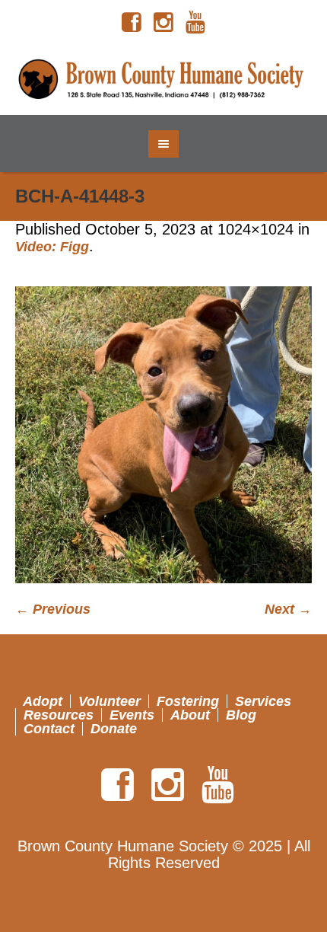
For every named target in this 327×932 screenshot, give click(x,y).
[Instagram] (163, 22)
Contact (49, 729)
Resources (59, 715)
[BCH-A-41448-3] (163, 434)
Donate (113, 729)
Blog (241, 715)
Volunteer (109, 701)
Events (132, 715)
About (190, 715)
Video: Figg (52, 246)
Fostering (188, 701)
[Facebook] (131, 22)
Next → (288, 609)
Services (263, 701)
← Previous (52, 609)
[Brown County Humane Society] (164, 80)
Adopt (42, 701)
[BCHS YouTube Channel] (195, 22)
